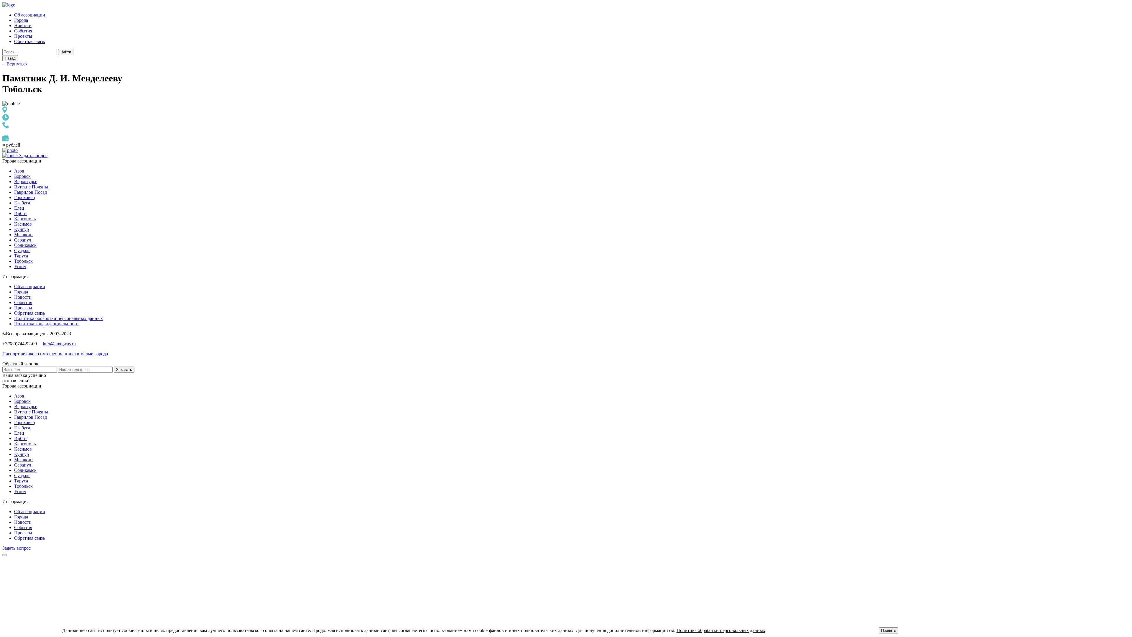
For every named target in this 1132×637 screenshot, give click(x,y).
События (23, 30)
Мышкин (23, 234)
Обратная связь (29, 41)
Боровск (22, 176)
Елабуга (22, 202)
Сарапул (22, 239)
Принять (888, 630)
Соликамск (25, 245)
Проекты (23, 36)
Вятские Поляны (31, 186)
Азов (19, 170)
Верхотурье (25, 181)
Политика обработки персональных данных (58, 318)
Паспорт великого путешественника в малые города (55, 353)
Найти (65, 52)
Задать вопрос (33, 155)
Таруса (21, 255)
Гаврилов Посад (30, 192)
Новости (23, 25)
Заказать (124, 369)
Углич (20, 266)
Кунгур (21, 229)
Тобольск (23, 261)
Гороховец (24, 197)
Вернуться (16, 63)
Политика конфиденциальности (46, 323)
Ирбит (20, 213)
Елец (19, 208)
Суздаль (22, 250)
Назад (10, 58)
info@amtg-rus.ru (59, 343)
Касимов (23, 223)
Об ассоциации (29, 14)
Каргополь (25, 218)
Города (21, 20)
